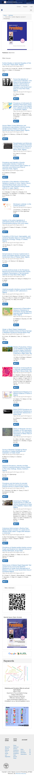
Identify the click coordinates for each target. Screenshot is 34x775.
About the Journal (7, 747)
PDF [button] (6, 74)
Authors (23, 751)
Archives (11, 15)
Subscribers (24, 754)
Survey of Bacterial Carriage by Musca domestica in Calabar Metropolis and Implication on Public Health (14, 451)
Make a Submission (9, 588)
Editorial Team (7, 751)
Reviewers (23, 752)
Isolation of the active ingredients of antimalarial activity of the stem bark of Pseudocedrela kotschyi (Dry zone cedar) (15, 222)
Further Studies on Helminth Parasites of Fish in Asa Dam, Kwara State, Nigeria (16, 64)
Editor (22, 749)
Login (31, 6)
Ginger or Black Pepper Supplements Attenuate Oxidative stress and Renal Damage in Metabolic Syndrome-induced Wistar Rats (17, 331)
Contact (19, 6)
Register (25, 6)
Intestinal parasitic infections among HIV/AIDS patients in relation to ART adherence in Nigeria (16, 291)
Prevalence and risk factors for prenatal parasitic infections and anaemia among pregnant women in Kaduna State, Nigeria (15, 485)
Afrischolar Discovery (21, 773)
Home (5, 15)
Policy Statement (16, 746)
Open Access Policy (15, 756)
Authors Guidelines (16, 749)
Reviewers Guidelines (16, 752)
